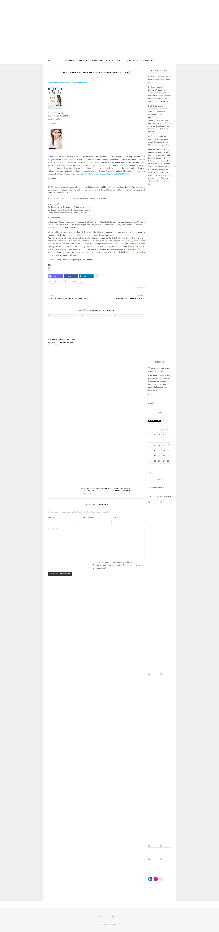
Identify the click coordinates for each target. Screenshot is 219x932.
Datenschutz (149, 60)
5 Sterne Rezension (55, 282)
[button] (55, 276)
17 (151, 455)
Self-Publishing (77, 282)
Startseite (69, 60)
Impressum (96, 60)
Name (51, 518)
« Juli (150, 472)
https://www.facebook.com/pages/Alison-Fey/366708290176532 (104, 174)
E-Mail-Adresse (87, 518)
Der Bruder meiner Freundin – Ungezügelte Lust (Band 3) (70, 83)
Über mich (83, 60)
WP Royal (115, 917)
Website (117, 518)
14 (168, 450)
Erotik (67, 282)
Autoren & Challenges (128, 60)
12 (159, 450)
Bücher (109, 60)
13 (164, 450)
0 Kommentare (139, 288)
